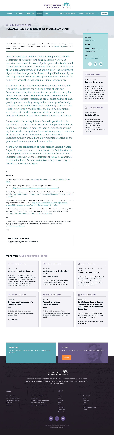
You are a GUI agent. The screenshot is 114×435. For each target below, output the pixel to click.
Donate (104, 13)
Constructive (60, 427)
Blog (84, 402)
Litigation (19, 13)
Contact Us (61, 412)
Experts (81, 13)
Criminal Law (34, 398)
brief (33, 44)
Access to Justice (11, 396)
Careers (85, 409)
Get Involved (90, 13)
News (39, 13)
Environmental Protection (13, 400)
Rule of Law (9, 405)
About (46, 13)
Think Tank (30, 13)
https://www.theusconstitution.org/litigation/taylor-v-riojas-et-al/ (36, 188)
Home (59, 396)
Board (84, 398)
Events (60, 405)
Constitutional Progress (67, 13)
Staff (59, 398)
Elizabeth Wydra (60, 46)
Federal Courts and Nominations (40, 400)
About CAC (86, 396)
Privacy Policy (62, 409)
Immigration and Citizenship (38, 402)
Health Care (9, 402)
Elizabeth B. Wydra (90, 40)
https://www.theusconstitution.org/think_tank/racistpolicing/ (31, 213)
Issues (9, 13)
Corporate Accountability (13, 398)
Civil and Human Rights (20, 25)
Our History (61, 407)
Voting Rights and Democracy (39, 405)
